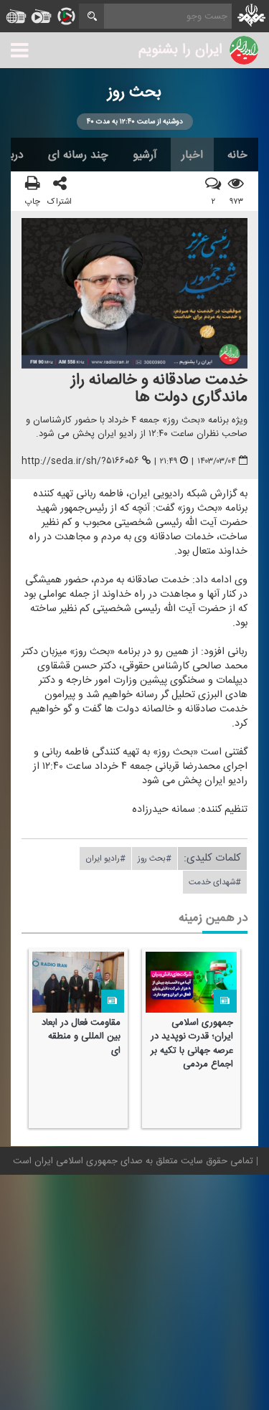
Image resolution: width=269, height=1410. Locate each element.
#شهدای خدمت (215, 882)
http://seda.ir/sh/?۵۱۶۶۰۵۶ (80, 462)
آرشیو (145, 155)
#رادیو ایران (105, 858)
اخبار (192, 155)
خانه (237, 155)
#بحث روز (154, 858)
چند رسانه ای (78, 155)
